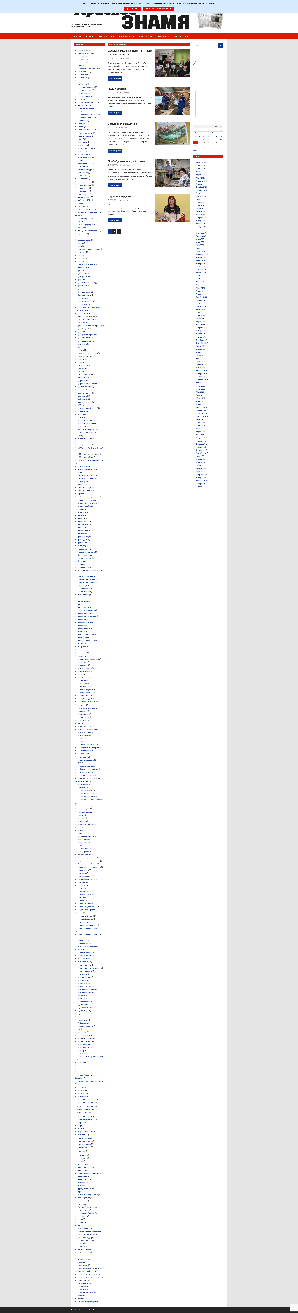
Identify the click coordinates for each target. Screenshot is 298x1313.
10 (195, 136)
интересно (82, 417)
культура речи (83, 549)
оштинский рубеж (85, 793)
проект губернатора (85, 919)
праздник (81, 873)
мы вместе (82, 644)
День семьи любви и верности (90, 325)
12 (204, 136)
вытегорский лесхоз (86, 209)
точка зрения (83, 1176)
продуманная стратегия (87, 910)
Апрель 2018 (201, 468)
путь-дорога (82, 974)
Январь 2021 (201, 367)
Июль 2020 (200, 386)
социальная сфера (85, 1102)
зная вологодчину (85, 402)
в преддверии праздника (87, 114)
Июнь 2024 (200, 242)
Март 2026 (200, 178)
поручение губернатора (87, 858)
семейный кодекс (84, 1044)
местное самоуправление (88, 598)
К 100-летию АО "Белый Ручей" (90, 448)
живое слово (83, 365)
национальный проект (86, 702)
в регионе (81, 124)
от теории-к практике (86, 775)
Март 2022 (200, 325)
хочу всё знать (83, 1228)
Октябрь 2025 (201, 193)
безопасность (83, 75)
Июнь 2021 (200, 352)
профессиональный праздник (89, 934)
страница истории (85, 1141)
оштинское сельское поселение (90, 800)
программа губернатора (87, 907)
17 (195, 139)
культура (81, 546)
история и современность (88, 432)
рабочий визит (83, 980)
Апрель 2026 (201, 175)
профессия (82, 940)
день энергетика (84, 338)
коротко (81, 533)
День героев (82, 286)
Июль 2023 (200, 276)
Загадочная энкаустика (122, 123)
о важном (81, 738)
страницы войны (84, 1144)
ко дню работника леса (87, 500)
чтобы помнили (84, 1253)
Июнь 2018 (200, 462)
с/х (79, 1029)
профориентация (84, 956)
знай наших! (82, 399)
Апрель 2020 (201, 395)
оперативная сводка (86, 760)
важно (80, 139)
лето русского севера (86, 576)
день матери (83, 298)
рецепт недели (83, 998)
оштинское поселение (86, 797)
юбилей (81, 1289)
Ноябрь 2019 (201, 410)
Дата (79, 270)
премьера (81, 882)
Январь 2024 (201, 257)
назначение (82, 683)
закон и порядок (84, 374)
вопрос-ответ (83, 188)
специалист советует (86, 1119)
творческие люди (84, 1167)
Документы (163, 36)
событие (81, 1090)
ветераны (81, 151)
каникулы (81, 484)
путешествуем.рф (85, 971)
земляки (126, 58)
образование (84, 1109)
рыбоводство (83, 1020)
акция (80, 65)
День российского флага (87, 316)
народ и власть (84, 686)
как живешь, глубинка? (87, 478)
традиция (81, 1185)
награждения (83, 680)
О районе (81, 741)
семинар (81, 1050)
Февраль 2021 (201, 364)
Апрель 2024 (201, 248)
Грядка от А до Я (84, 267)
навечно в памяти (85, 668)
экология (81, 1262)
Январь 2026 (201, 184)
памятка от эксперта (86, 806)
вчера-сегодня (83, 194)
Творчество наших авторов (88, 1173)
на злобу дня (83, 656)
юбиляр (81, 1295)
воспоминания (83, 191)
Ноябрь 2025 (201, 190)
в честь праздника (85, 133)
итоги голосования (85, 439)
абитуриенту (83, 59)
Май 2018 (200, 465)
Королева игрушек (119, 196)
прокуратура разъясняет (87, 925)
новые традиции (84, 735)
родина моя (82, 1005)
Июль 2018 (200, 459)
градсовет (82, 255)
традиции (81, 1182)
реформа (81, 995)
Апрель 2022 (201, 321)
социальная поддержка (87, 1099)
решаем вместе (84, 1001)
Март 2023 (200, 288)
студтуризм (82, 1155)
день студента (83, 329)
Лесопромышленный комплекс (90, 570)
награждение (83, 677)
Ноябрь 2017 (201, 484)
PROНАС (81, 56)
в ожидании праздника (86, 108)
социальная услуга (85, 1116)
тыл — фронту (84, 1198)
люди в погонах (84, 592)
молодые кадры (84, 628)
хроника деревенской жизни (89, 1231)
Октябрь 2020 (201, 377)
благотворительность (86, 87)
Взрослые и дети (84, 157)
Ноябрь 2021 (201, 337)
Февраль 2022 (201, 328)
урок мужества (83, 1210)
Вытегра (196, 65)
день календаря (84, 292)
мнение (80, 604)
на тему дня (82, 662)
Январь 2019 (201, 441)
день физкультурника (86, 335)
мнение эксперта (84, 607)
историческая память (86, 420)
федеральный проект (86, 1213)
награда (81, 674)
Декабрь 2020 (201, 370)
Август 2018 (201, 456)
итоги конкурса (83, 442)
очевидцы (82, 787)
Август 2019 (201, 419)
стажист (81, 1129)
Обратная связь (126, 36)
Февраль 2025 (202, 218)
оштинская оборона (85, 790)
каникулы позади (84, 488)
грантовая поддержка (86, 264)
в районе (81, 121)
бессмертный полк (85, 81)
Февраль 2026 (202, 181)
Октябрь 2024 (201, 230)
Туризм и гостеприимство (88, 1195)
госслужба (82, 243)
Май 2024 (200, 245)
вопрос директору (85, 185)
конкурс (81, 518)
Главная (77, 36)
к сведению (82, 466)
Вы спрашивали (84, 197)
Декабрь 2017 (201, 480)
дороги (80, 350)
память (80, 815)
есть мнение (82, 359)
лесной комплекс (84, 558)
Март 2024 (200, 251)
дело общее (82, 273)
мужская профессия (86, 634)
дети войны (82, 344)
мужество (81, 631)
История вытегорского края (88, 429)
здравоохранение (84, 387)
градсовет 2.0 (83, 258)
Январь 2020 (201, 404)
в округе (81, 111)
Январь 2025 (201, 221)
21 (212, 139)
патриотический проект (87, 824)
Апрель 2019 (201, 432)
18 (199, 139)
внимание (81, 166)
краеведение (127, 165)
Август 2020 (201, 383)
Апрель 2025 (201, 211)
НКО (79, 723)
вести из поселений (85, 148)
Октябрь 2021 (201, 340)
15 (216, 136)
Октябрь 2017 (201, 487)
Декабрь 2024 (201, 224)
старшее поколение (85, 1132)
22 (216, 139)
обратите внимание (85, 751)
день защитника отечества (88, 289)
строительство (83, 1147)
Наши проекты (181, 36)
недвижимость (83, 717)
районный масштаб (85, 986)
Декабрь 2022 (201, 297)
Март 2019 (200, 435)
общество (125, 128)
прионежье (82, 891)
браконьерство (84, 93)
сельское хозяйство (86, 1041)
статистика (82, 1135)
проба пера (82, 897)
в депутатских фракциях (87, 102)
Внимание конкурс (85, 169)
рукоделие (82, 1017)
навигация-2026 (84, 671)
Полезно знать (146, 36)
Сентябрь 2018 (202, 453)
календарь (82, 481)
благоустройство (84, 90)
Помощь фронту (84, 855)
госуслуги (81, 252)
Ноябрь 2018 (201, 447)
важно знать (82, 142)
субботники (82, 1158)
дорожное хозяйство (86, 356)
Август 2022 (201, 309)
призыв (80, 888)
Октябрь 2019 (201, 413)
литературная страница (87, 582)
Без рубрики (82, 72)
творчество (82, 1170)
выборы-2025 (83, 203)
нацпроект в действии (86, 708)
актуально (82, 62)
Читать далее (115, 78)
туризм (80, 1192)
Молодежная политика (87, 610)
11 (199, 136)
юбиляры (81, 1299)
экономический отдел (86, 1271)
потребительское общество (89, 861)
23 (221, 139)
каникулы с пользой (86, 491)
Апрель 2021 (201, 358)
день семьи (82, 322)
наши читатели (84, 714)
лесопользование (85, 567)
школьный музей (84, 1259)
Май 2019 (200, 429)
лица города (82, 585)
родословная (83, 1014)
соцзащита (83, 1112)
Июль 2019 (200, 422)
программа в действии (86, 904)
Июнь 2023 (200, 279)
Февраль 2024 (202, 254)
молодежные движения (87, 616)
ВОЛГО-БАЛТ (83, 176)
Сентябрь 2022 (202, 306)
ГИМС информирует (86, 224)
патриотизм (82, 821)
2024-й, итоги (83, 50)
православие (83, 870)
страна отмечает (84, 1138)
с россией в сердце (85, 1026)
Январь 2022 (201, 331)
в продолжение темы (86, 117)
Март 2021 (200, 361)
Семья (80, 1053)
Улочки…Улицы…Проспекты (89, 1207)
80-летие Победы (85, 53)
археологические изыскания (89, 68)
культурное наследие (86, 552)
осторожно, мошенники (87, 766)
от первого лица (84, 772)
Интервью (82, 414)
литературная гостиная (87, 579)
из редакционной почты (87, 408)
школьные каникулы (86, 1256)
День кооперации (84, 295)
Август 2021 (200, 346)
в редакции (82, 127)
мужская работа (84, 637)
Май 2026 (200, 172)
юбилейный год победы (87, 1292)
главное (81, 228)
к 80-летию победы (85, 457)
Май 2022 (200, 318)
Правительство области (87, 864)
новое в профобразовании (88, 729)
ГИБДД (80, 221)
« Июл (195, 150)
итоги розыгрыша (84, 445)
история (81, 426)
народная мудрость (85, 689)
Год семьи (82, 234)
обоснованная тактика (86, 745)
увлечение (82, 1204)
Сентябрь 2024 (202, 233)
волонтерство (83, 179)
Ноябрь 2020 (201, 374)
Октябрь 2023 (201, 266)
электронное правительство (89, 1277)
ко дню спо (82, 512)
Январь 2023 (201, 294)
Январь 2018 (201, 477)
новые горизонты (84, 732)
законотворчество (85, 377)
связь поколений (84, 1035)
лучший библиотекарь (86, 589)
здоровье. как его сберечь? (88, 384)
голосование (83, 237)
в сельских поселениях (87, 130)
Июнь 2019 (200, 425)
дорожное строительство (88, 353)
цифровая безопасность (87, 1234)
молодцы (81, 625)
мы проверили (83, 647)
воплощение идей (85, 182)
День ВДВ (81, 280)
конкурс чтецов (84, 521)
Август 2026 (201, 162)
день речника (83, 313)
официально (83, 784)
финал (80, 1219)
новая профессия (84, 726)
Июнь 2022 (200, 315)
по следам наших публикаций (89, 836)
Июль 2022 (200, 312)
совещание (82, 1096)
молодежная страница (86, 613)
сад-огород (82, 1032)
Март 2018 (200, 471)
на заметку (82, 653)
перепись (81, 830)
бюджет (81, 99)
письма (80, 833)
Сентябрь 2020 (202, 380)
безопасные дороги (85, 78)
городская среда (84, 240)
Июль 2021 (200, 349)
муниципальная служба (87, 640)
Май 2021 (199, 355)
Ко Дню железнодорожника (88, 497)
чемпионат (82, 1244)
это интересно (83, 1283)
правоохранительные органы (89, 867)
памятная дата (83, 809)
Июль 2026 (200, 166)
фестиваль (82, 1216)
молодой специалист (86, 622)
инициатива (82, 411)
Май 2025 (200, 208)
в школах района (84, 136)
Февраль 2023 (201, 291)
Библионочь (82, 84)
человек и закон (84, 1240)
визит (80, 160)
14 (212, 136)
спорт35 (81, 1126)
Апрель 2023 (201, 285)
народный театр (84, 696)
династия (81, 347)
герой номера (83, 218)
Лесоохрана (82, 561)
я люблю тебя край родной (88, 1302)
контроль (81, 527)
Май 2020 (200, 392)
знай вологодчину (85, 393)
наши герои (82, 711)
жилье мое (82, 368)
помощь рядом (83, 852)
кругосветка (82, 543)
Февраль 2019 (201, 438)
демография (82, 276)
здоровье (81, 381)
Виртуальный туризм (86, 163)
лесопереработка (84, 564)
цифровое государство (87, 1237)
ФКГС (80, 1225)
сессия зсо (82, 1072)
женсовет (81, 362)
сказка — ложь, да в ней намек (90, 1081)
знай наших (82, 396)
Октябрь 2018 (201, 450)
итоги (80, 436)
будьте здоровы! (84, 96)
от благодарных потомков (88, 769)
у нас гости (82, 1201)
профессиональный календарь (90, 928)
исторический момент (86, 423)
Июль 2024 (200, 239)
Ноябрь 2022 (201, 300)
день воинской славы (86, 283)
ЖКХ (79, 371)
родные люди (83, 1011)
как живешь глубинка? (86, 475)
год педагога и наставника (88, 231)
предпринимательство (86, 879)
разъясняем (82, 983)
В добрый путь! (84, 105)
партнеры (81, 818)
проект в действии (85, 916)
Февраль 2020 (202, 401)
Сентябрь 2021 (202, 343)
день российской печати (87, 319)
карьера (81, 494)
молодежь (126, 93)
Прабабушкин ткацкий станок (126, 161)
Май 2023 (200, 282)
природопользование (86, 894)
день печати (82, 304)
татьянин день (83, 1164)
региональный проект (86, 992)
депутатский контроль (86, 341)
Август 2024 (201, 236)
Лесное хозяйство (85, 555)
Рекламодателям (106, 36)
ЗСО (79, 405)
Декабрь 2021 (201, 334)
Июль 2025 (200, 202)
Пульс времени (117, 88)
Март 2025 (200, 214)
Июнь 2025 (200, 205)
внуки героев (83, 173)
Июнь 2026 (200, 169)
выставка (81, 206)
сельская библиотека (86, 1038)
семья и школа (83, 1063)
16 (221, 136)
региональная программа (87, 989)
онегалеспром (83, 757)
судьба (80, 1161)
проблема (81, 900)
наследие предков (85, 699)
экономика (82, 1265)
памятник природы (85, 812)
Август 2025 (201, 199)
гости (80, 246)
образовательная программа (89, 748)
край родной (82, 540)
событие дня (83, 1093)
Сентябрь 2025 (202, 196)
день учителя (83, 332)
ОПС (79, 763)
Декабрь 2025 (201, 187)
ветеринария (83, 154)
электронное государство (88, 1274)
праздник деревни (85, 876)
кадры (80, 472)
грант (80, 261)
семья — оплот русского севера (91, 1056)
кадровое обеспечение (87, 469)
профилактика (83, 943)
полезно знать (83, 848)
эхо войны (82, 1286)
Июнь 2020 (200, 389)
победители (82, 842)
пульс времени (84, 959)
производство (83, 922)
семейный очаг (83, 1047)
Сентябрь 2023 (202, 269)
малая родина (83, 595)
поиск (80, 845)
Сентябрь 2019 (202, 416)
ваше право (82, 145)
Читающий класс (84, 1250)
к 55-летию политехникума (88, 454)
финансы (81, 1222)
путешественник (84, 965)
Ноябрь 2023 (201, 263)
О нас (88, 36)
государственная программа (89, 249)
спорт (80, 1122)
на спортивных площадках (88, 659)
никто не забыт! (84, 720)
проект (80, 913)
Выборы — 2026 (84, 200)
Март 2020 (200, 398)
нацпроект (82, 705)
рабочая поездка (84, 977)
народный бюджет (85, 692)
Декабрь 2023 (201, 260)
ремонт (82, 1151)
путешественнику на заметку (89, 968)
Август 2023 (201, 273)
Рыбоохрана (83, 1023)
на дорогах (82, 650)
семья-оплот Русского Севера (90, 1066)
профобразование (85, 953)
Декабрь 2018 (201, 444)
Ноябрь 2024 (201, 227)
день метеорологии (85, 301)
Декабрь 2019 (201, 407)
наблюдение (82, 665)
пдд (79, 827)
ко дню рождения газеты (87, 503)
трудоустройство (84, 1189)
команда (81, 515)
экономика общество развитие (90, 1268)
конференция (83, 530)
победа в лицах (84, 839)
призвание (82, 885)
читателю (81, 1247)
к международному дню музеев (90, 460)
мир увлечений (84, 601)
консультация (83, 524)
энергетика (82, 1280)
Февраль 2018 (201, 474)
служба (81, 1087)
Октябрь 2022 (201, 303)
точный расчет (83, 1179)
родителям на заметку (86, 1008)
